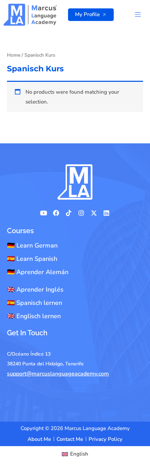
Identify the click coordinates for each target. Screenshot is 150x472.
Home (13, 55)
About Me (39, 439)
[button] (137, 14)
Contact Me (70, 439)
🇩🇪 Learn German (32, 245)
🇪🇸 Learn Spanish (32, 259)
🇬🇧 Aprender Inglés (35, 289)
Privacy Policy (105, 439)
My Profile (87, 14)
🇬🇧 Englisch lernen (34, 316)
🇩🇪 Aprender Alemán (37, 272)
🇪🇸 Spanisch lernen (34, 303)
